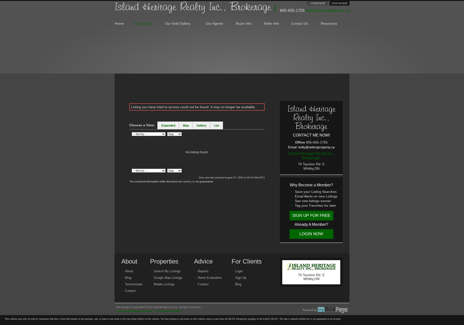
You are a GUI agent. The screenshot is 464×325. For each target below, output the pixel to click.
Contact (130, 291)
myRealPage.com (325, 310)
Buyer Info (244, 23)
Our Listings (143, 23)
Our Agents (214, 23)
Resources (329, 23)
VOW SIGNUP (340, 3)
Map (186, 125)
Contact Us (299, 23)
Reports (203, 271)
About (129, 271)
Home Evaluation (210, 278)
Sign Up (240, 278)
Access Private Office (168, 311)
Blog (128, 278)
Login (239, 271)
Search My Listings (167, 271)
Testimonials (134, 284)
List (216, 125)
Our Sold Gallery (177, 23)
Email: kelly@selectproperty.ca (311, 147)
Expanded (168, 125)
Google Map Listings (168, 278)
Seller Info (271, 23)
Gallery (201, 125)
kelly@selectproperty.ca (327, 10)
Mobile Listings (164, 284)
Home (119, 23)
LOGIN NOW (318, 3)
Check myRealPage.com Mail (134, 311)
